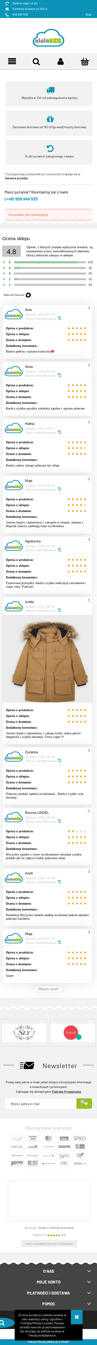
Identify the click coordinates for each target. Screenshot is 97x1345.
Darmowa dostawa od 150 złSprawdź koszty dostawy (49, 127)
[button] (12, 61)
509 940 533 (20, 14)
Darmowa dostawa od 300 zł (29, 9)
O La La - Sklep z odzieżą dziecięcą (49, 1227)
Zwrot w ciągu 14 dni (25, 3)
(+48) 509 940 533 (21, 198)
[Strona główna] (48, 34)
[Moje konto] (60, 61)
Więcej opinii (48, 989)
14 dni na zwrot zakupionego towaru (49, 156)
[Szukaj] (36, 61)
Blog (88, 14)
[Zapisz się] (84, 1103)
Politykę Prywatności (66, 1091)
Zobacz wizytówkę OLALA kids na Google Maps (49, 1243)
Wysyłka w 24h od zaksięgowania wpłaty (49, 98)
